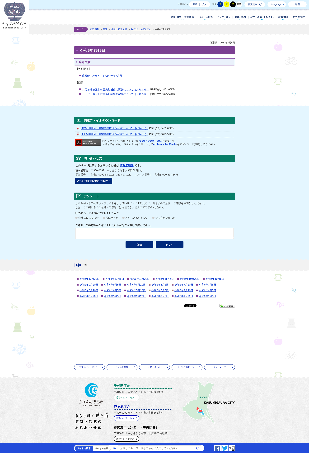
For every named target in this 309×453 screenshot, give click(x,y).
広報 (105, 29)
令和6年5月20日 (136, 290)
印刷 (297, 4)
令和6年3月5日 (112, 296)
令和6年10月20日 (190, 278)
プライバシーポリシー (89, 367)
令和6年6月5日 (112, 290)
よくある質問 (122, 367)
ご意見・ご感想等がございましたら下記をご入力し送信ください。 (114, 225)
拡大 (204, 4)
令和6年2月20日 (136, 296)
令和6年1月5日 (207, 296)
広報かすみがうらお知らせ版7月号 (102, 75)
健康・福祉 (240, 18)
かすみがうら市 (91, 406)
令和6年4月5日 (207, 290)
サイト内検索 (84, 448)
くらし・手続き (205, 18)
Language (276, 4)
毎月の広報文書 (119, 29)
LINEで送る (227, 306)
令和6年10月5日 (215, 278)
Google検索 (101, 448)
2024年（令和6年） (141, 29)
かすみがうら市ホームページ (14, 17)
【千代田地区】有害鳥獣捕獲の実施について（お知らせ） (115, 94)
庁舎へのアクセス (125, 397)
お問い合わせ (154, 367)
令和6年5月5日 (160, 290)
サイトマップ (219, 367)
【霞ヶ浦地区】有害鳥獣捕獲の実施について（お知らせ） (115, 89)
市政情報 (283, 18)
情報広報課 (127, 165)
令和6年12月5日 (114, 278)
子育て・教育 (224, 18)
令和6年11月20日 (140, 278)
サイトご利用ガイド (187, 367)
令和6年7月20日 (183, 284)
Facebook (220, 447)
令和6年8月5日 (160, 284)
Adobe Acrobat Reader (150, 141)
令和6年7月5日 (207, 284)
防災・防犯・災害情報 (182, 18)
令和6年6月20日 (89, 290)
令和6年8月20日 (136, 284)
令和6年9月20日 (89, 284)
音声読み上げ (255, 4)
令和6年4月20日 (183, 290)
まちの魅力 (299, 18)
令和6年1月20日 (183, 296)
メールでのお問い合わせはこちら (94, 181)
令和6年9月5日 (112, 284)
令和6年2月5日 (160, 296)
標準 (195, 4)
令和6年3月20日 (89, 296)
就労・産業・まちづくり (262, 18)
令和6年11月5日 (164, 278)
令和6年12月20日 (90, 278)
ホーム (80, 29)
